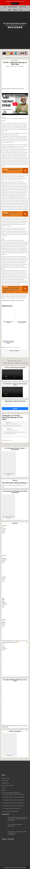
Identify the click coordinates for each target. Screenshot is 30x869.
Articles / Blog (23, 6)
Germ (12, 347)
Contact (15, 9)
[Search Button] (21, 27)
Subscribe (15, 408)
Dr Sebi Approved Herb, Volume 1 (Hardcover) (12, 805)
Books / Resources (12, 6)
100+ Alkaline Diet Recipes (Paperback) (11, 808)
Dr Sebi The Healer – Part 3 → (15, 360)
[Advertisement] (15, 39)
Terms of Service (5, 783)
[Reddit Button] (15, 27)
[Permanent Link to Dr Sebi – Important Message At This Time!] (15, 77)
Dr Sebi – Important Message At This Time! (15, 63)
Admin (8, 66)
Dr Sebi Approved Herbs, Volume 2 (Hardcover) (13, 799)
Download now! (15, 3)
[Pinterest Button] (11, 27)
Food (4, 6)
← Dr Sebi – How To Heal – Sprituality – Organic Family (15, 363)
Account (3, 787)
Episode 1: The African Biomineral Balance (11, 485)
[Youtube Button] (13, 27)
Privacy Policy (5, 780)
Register (4, 790)
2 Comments (21, 66)
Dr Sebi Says (15, 60)
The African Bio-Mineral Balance (15, 23)
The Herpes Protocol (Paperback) (10, 811)
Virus (18, 347)
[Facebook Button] (8, 27)
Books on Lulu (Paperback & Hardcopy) (10, 792)
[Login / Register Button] (19, 27)
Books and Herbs (5, 778)
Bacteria (8, 347)
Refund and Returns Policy (8, 785)
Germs (15, 347)
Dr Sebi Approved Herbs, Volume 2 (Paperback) (13, 797)
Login (20, 9)
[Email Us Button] (17, 27)
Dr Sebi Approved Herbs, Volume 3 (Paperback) (13, 794)
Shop (9, 9)
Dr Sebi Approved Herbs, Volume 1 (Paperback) (13, 802)
